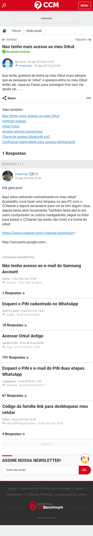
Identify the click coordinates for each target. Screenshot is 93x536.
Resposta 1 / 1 (13, 164)
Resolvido (12, 51)
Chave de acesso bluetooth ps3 (26, 137)
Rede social (34, 31)
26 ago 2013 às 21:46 (47, 65)
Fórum (16, 31)
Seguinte (81, 39)
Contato (79, 488)
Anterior (11, 39)
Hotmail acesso (14, 121)
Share (12, 98)
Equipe (12, 488)
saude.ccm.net (46, 518)
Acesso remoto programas (22, 131)
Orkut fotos (10, 126)
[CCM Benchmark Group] (47, 506)
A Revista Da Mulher (40, 494)
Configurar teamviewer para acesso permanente (38, 142)
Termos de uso (29, 488)
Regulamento (14, 494)
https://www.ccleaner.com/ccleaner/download (37, 233)
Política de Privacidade (56, 488)
